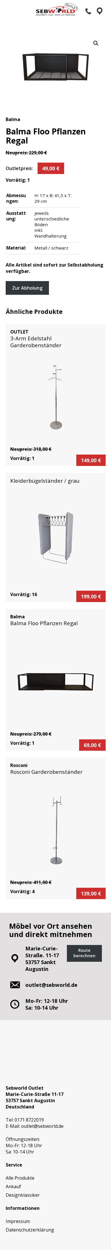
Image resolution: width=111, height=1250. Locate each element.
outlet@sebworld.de (42, 1126)
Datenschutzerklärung (30, 1230)
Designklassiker (23, 1195)
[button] (96, 43)
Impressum (18, 1221)
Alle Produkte (20, 1178)
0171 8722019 (29, 1120)
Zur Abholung (27, 288)
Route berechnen (84, 953)
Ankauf (13, 1186)
